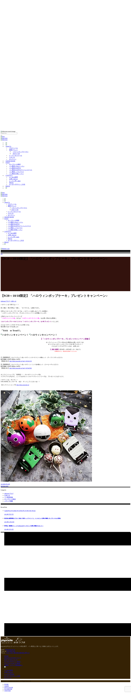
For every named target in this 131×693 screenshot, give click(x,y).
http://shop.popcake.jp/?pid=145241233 (20, 361)
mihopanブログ (5, 301)
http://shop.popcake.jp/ (22, 385)
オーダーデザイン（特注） (12, 661)
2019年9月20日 (5, 484)
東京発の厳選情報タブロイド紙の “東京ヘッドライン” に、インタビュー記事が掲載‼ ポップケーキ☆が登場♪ (32, 518)
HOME (6, 656)
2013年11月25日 (9, 522)
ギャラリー (7, 678)
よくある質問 (8, 670)
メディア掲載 (8, 501)
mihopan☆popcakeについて (12, 658)
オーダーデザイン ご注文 (12, 676)
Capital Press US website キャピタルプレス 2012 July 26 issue (20, 510)
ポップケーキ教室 (10, 499)
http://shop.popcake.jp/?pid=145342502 (20, 368)
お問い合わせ (8, 672)
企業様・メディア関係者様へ (13, 665)
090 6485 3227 (11, 651)
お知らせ (13, 301)
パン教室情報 (8, 497)
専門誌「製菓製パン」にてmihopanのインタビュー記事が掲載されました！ (23, 525)
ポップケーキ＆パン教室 (12, 663)
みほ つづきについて (10, 659)
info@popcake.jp (10, 649)
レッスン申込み (9, 674)
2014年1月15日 (9, 529)
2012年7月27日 (9, 514)
